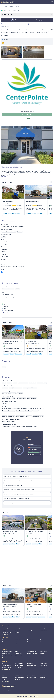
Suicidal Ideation (18, 388)
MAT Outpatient (43, 675)
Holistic (13, 398)
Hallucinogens (30, 641)
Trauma (25, 388)
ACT (3, 663)
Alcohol (4, 382)
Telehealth (4, 679)
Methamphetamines (23, 382)
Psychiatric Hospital (31, 677)
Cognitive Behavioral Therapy (6, 665)
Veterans (21, 226)
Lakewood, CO (18, 628)
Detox (3, 675)
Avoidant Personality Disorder (31, 651)
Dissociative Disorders (7, 655)
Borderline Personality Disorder (7, 653)
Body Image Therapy (19, 663)
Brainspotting (30, 663)
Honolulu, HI (17, 632)
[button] (27, 476)
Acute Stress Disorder (7, 651)
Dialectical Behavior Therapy (31, 665)
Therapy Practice (18, 679)
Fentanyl (10, 382)
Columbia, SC (30, 630)
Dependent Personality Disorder (32, 653)
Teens (3, 226)
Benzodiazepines (31, 639)
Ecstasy (3, 641)
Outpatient (4, 677)
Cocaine (42, 639)
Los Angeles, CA (5, 628)
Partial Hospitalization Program (19, 677)
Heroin (14, 382)
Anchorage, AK (43, 630)
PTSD (10, 388)
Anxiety (34, 388)
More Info (46, 186)
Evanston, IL (17, 630)
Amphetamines (18, 639)
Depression (5, 388)
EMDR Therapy (43, 665)
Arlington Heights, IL (6, 632)
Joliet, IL (4, 630)
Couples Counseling (19, 665)
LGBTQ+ (4, 236)
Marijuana (17, 643)
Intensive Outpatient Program (8, 231)
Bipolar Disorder (43, 651)
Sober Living (43, 677)
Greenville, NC (30, 628)
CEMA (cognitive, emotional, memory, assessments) (44, 663)
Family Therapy (18, 667)
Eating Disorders (18, 655)
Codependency (18, 653)
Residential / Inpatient (19, 675)
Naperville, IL (43, 628)
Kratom (3, 643)
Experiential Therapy (6, 667)
